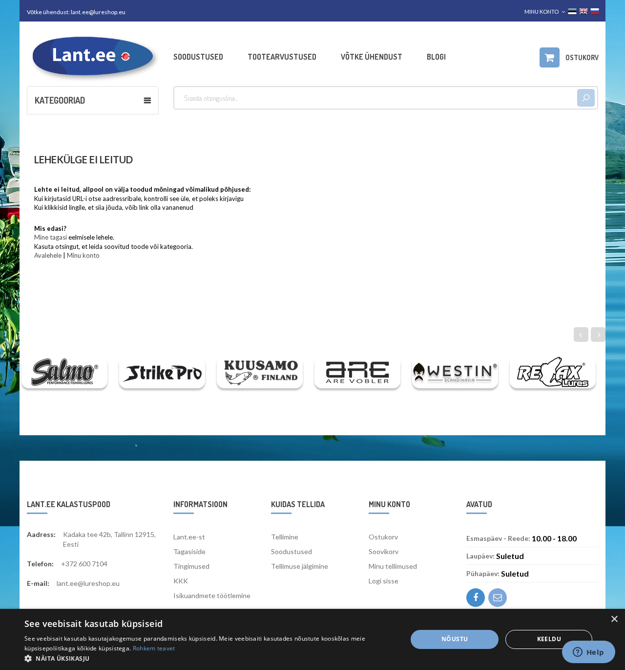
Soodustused (198, 57)
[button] (210, 658)
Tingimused (191, 566)
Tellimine (284, 537)
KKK (180, 581)
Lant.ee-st (189, 537)
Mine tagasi (50, 237)
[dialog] (312, 639)
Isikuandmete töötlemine (211, 595)
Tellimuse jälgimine (299, 566)
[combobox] (375, 98)
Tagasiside (189, 551)
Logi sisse (383, 581)
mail (497, 597)
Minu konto (83, 255)
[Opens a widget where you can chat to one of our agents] (588, 653)
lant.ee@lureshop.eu (98, 12)
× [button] (614, 619)
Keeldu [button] (549, 639)
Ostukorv (383, 537)
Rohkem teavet (154, 648)
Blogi (436, 57)
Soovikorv (383, 551)
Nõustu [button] (454, 639)
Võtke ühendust (371, 57)
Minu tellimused (393, 566)
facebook (475, 597)
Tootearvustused (282, 57)
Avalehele (48, 255)
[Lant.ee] (93, 56)
